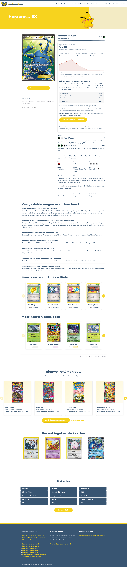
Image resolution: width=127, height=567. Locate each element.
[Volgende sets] (125, 398)
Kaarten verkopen (67, 4)
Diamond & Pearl (28, 496)
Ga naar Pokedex (63, 510)
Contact (122, 4)
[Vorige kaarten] (23, 296)
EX (23, 503)
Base (24, 488)
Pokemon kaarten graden (30, 550)
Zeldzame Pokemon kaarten (31, 556)
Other (54, 503)
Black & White (27, 492)
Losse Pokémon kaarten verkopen (33, 538)
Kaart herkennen (92, 4)
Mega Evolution (57, 496)
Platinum (84, 488)
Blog (109, 4)
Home (58, 4)
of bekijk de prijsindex (78, 420)
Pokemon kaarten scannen (31, 546)
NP (53, 499)
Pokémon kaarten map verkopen (33, 535)
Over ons (103, 4)
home (9, 20)
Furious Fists (24, 20)
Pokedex (116, 4)
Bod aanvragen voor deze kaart (73, 119)
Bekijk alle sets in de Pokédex (55, 420)
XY (19, 20)
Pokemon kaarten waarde (30, 544)
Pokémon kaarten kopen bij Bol (60, 544)
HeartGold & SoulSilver (59, 492)
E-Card (24, 499)
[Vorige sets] (1, 398)
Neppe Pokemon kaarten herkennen (34, 554)
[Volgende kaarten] (103, 296)
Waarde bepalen (80, 4)
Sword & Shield (86, 499)
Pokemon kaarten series (30, 552)
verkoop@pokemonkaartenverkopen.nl (92, 535)
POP (82, 492)
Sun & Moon (85, 496)
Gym (53, 488)
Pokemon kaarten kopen (38, 88)
